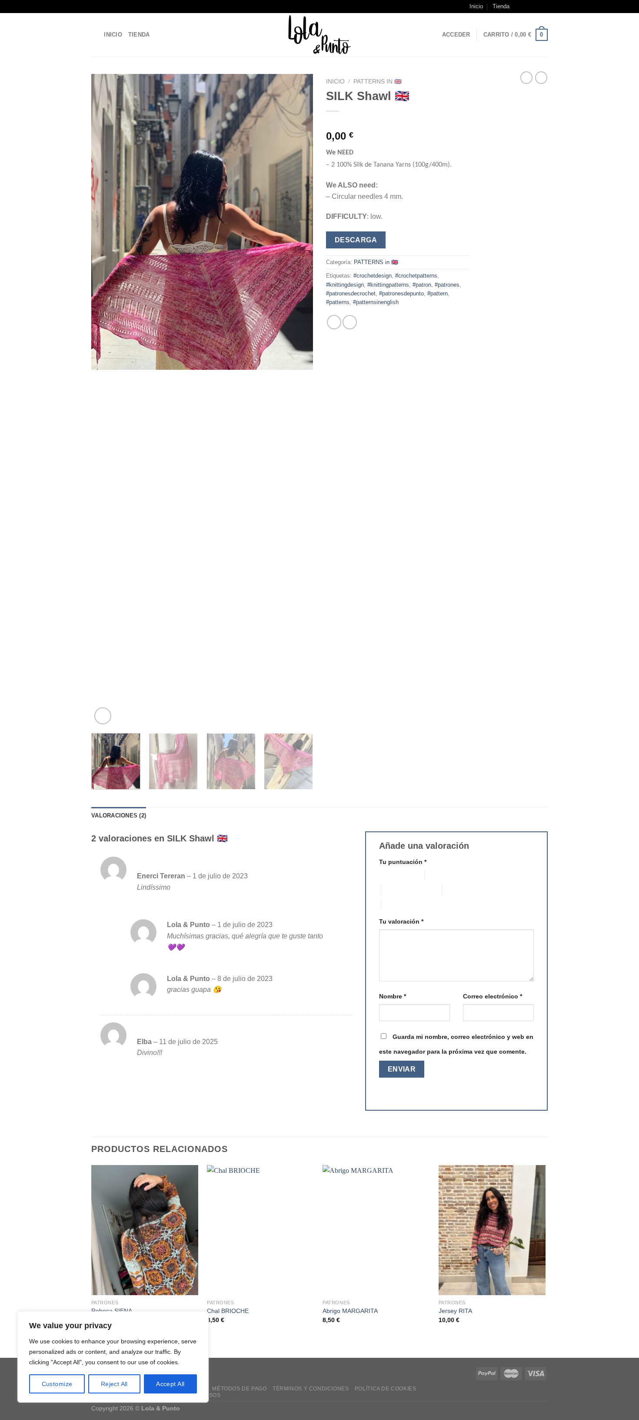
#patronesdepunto (401, 293)
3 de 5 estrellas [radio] (402, 889)
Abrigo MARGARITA (350, 1310)
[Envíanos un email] (535, 6)
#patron (422, 284)
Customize (57, 1383)
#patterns (337, 302)
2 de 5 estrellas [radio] (445, 875)
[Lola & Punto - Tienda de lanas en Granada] (319, 35)
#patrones (447, 284)
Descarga (356, 240)
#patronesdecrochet (351, 293)
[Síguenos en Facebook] (518, 6)
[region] (113, 1357)
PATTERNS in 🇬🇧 (377, 81)
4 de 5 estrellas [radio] (462, 889)
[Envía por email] (350, 322)
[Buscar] (94, 35)
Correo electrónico (492, 996)
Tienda (501, 6)
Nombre (392, 996)
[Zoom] (102, 715)
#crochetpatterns (416, 275)
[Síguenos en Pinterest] (543, 6)
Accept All (170, 1383)
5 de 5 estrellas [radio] (402, 904)
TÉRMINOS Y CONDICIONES (311, 1389)
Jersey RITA (455, 1310)
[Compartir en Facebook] (334, 322)
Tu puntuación (402, 861)
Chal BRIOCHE (228, 1310)
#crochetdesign (372, 275)
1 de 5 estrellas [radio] (395, 875)
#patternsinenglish (376, 302)
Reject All (114, 1383)
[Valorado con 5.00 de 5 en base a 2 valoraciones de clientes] (397, 122)
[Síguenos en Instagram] (526, 6)
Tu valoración (401, 921)
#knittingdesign (345, 284)
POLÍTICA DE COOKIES (385, 1389)
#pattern (437, 293)
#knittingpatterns (388, 284)
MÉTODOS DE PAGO (239, 1389)
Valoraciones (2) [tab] (118, 815)
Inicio (476, 6)
